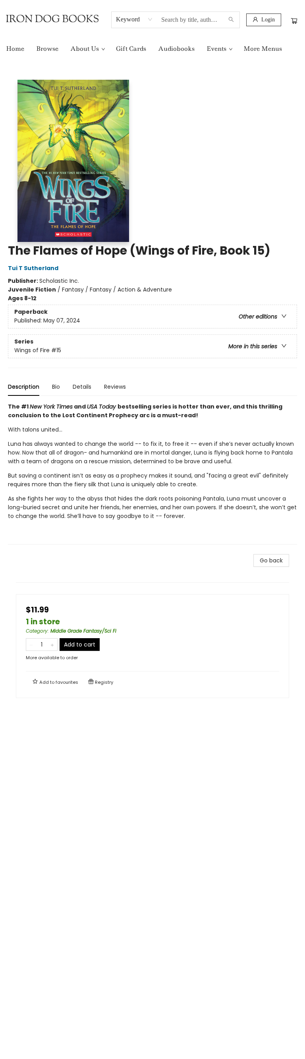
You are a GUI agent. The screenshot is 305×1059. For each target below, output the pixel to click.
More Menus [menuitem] (262, 48)
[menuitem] (15, 49)
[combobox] (134, 19)
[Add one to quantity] (52, 644)
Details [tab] (82, 387)
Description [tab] (23, 387)
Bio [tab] (56, 387)
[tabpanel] (152, 473)
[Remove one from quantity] (31, 644)
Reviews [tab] (115, 387)
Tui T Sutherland (33, 268)
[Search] (231, 20)
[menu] (152, 49)
